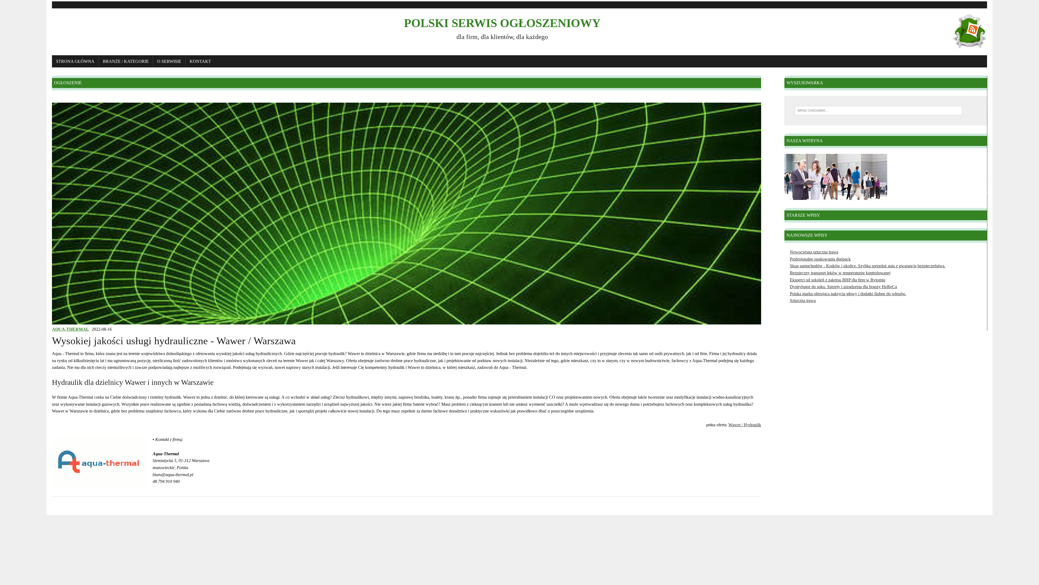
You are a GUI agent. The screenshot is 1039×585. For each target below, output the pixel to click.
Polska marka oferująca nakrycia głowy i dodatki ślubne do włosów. (848, 293)
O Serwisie (169, 61)
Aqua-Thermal (70, 329)
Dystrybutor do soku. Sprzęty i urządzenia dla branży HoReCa (843, 286)
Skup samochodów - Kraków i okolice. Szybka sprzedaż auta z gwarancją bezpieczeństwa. (867, 266)
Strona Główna (75, 61)
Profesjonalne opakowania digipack (820, 259)
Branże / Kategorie (126, 61)
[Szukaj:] (878, 110)
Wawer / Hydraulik (744, 424)
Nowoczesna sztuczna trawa (814, 252)
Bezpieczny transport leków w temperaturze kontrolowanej (840, 273)
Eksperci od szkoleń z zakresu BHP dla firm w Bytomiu (837, 280)
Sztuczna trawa (803, 300)
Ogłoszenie (68, 82)
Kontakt (200, 61)
